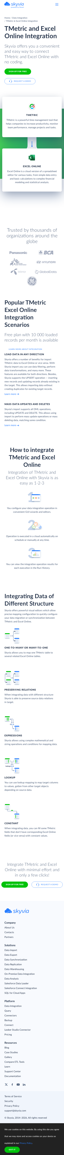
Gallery (8, 1057)
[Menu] (57, 4)
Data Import (10, 950)
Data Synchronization (15, 960)
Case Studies (11, 1052)
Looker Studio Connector (17, 1030)
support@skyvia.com (15, 1111)
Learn (7, 1067)
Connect (8, 1025)
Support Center (12, 1071)
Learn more (10, 394)
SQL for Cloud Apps (14, 993)
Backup (8, 1020)
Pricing (8, 1034)
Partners (8, 937)
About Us (9, 927)
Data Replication (13, 964)
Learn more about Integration (25, 349)
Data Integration (19, 18)
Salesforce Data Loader (16, 983)
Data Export (10, 955)
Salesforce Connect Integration (20, 988)
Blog (6, 1048)
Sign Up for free (18, 71)
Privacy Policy (11, 1106)
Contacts (9, 932)
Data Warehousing (14, 969)
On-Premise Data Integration (19, 974)
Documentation (12, 1076)
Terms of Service (13, 1096)
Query (7, 1011)
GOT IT (12, 1150)
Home (7, 18)
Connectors (10, 1015)
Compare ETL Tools (14, 1062)
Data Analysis (11, 979)
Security (8, 1101)
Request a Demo (22, 81)
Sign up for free (15, 884)
